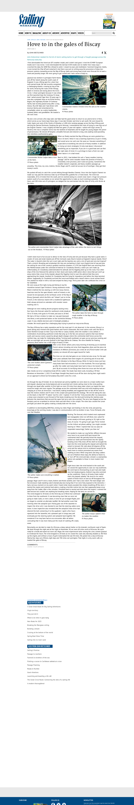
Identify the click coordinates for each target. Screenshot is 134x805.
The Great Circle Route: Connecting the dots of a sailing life (48, 680)
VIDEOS (81, 33)
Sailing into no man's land (36, 640)
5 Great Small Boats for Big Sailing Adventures (44, 607)
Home (21, 33)
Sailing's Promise (33, 650)
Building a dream (33, 629)
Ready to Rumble (33, 669)
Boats (73, 33)
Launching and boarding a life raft (39, 676)
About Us (47, 33)
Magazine (37, 33)
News (38, 39)
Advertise (65, 33)
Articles (33, 39)
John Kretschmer (36, 53)
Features (42, 39)
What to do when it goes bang (38, 618)
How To (28, 33)
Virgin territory (32, 610)
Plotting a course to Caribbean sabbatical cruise (44, 661)
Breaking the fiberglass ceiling (38, 625)
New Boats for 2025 (34, 621)
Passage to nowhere (34, 654)
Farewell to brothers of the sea (38, 658)
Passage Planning (33, 665)
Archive (55, 33)
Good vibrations (32, 672)
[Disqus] (51, 573)
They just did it (32, 614)
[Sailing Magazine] (31, 21)
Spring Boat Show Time (35, 636)
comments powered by (37, 600)
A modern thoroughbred (35, 683)
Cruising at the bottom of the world (40, 632)
